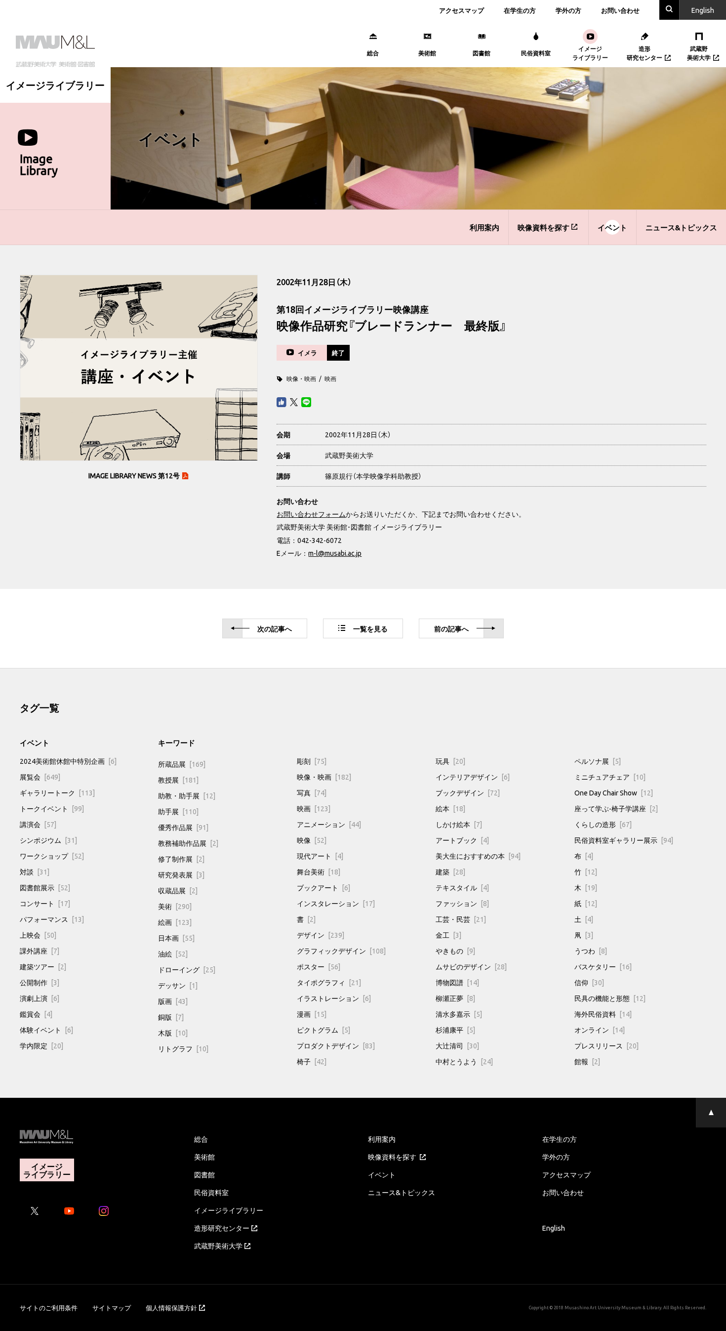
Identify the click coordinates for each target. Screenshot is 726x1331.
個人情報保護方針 (171, 1307)
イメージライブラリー (228, 1210)
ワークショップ (52, 856)
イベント (612, 227)
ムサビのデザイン (471, 966)
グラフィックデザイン (341, 951)
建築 (450, 871)
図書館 (204, 1174)
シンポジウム (48, 840)
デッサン (178, 985)
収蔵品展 (178, 890)
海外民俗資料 (603, 1014)
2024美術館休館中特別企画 (68, 761)
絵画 (175, 922)
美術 (175, 906)
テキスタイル (462, 887)
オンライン (599, 1030)
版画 (173, 1001)
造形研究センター (221, 1228)
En (702, 10)
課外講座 (39, 951)
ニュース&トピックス (681, 227)
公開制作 (39, 982)
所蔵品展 (181, 764)
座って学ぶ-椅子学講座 (616, 808)
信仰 (589, 982)
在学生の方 (520, 10)
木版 (173, 1033)
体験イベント (46, 1030)
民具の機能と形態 (609, 998)
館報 (587, 1061)
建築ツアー (43, 966)
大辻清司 (457, 1045)
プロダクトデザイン (336, 1045)
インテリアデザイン (473, 777)
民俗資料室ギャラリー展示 (623, 840)
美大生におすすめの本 (478, 856)
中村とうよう (464, 1061)
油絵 (173, 953)
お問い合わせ (620, 10)
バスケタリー (603, 966)
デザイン (320, 935)
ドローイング (186, 969)
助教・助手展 (186, 795)
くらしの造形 (603, 824)
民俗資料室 (211, 1192)
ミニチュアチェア (609, 777)
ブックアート (323, 887)
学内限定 (41, 1045)
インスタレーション (336, 903)
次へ (274, 628)
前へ (451, 628)
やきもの (455, 951)
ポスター (318, 966)
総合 (201, 1139)
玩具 (450, 761)
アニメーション (329, 824)
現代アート (320, 856)
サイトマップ (111, 1307)
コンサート (45, 903)
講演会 (38, 824)
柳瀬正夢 (455, 998)
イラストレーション (334, 998)
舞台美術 (318, 871)
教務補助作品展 (188, 843)
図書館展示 (45, 887)
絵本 (450, 808)
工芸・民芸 (461, 919)
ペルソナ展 (597, 761)
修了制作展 (181, 859)
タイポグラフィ (329, 982)
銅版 (171, 1017)
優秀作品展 (183, 827)
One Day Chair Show (613, 792)
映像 (311, 840)
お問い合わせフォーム (311, 514)
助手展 (178, 811)
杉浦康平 (455, 1030)
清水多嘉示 (459, 1014)
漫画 (311, 1014)
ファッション (462, 903)
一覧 (370, 628)
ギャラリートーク (57, 792)
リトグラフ (183, 1048)
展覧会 (40, 777)
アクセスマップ (461, 10)
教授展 (178, 780)
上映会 (38, 935)
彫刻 (311, 761)
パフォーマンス (52, 919)
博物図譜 (457, 982)
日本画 (176, 938)
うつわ (590, 951)
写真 (311, 792)
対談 (34, 871)
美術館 (204, 1157)
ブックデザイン (468, 792)
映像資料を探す (543, 227)
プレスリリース (606, 1045)
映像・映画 (301, 378)
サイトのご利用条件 (49, 1307)
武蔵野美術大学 (218, 1245)
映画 (330, 378)
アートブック (462, 840)
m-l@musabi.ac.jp (335, 553)
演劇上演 (39, 998)
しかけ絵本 (459, 824)
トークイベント (52, 808)
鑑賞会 (36, 1014)
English (553, 1228)
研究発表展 (181, 874)
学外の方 (568, 10)
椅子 (311, 1061)
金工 (448, 935)
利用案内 (484, 227)
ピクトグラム (323, 1030)
